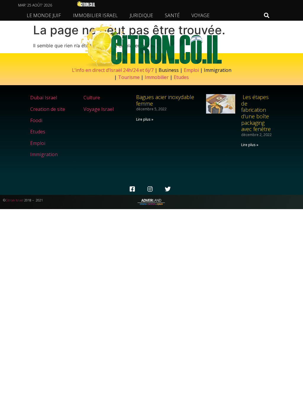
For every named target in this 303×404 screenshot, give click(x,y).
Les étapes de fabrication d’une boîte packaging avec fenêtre (256, 112)
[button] (266, 15)
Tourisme (129, 77)
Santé (172, 15)
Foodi (36, 120)
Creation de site (47, 109)
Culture (91, 97)
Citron (10, 200)
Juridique (141, 15)
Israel (19, 200)
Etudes (181, 77)
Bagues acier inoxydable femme (165, 100)
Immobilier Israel (95, 15)
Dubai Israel (43, 97)
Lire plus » (144, 119)
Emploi (191, 70)
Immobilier (157, 77)
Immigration (44, 154)
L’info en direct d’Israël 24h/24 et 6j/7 (113, 70)
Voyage (200, 15)
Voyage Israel (98, 109)
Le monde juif (44, 15)
